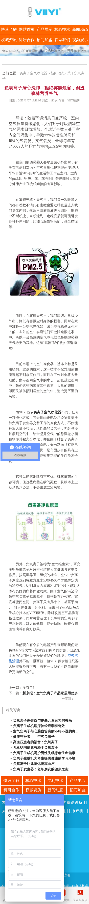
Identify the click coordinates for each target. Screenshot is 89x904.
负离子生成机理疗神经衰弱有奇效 (39, 726)
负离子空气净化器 (33, 73)
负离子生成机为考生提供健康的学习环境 (44, 758)
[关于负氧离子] (44, 50)
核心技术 (62, 29)
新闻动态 (80, 29)
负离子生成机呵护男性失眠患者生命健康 (44, 753)
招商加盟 (44, 40)
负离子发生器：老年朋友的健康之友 (40, 769)
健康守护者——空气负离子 (34, 737)
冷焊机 (77, 811)
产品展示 (44, 29)
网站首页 (27, 29)
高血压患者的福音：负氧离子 (35, 742)
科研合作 (27, 40)
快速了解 (9, 29)
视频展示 (80, 40)
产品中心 (78, 780)
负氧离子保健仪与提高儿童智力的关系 (42, 720)
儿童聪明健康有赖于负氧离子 (35, 747)
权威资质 (9, 40)
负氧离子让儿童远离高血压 (34, 764)
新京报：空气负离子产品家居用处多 (50, 693)
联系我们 (62, 40)
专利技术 (55, 780)
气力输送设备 (71, 802)
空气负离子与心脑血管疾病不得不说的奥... (45, 731)
